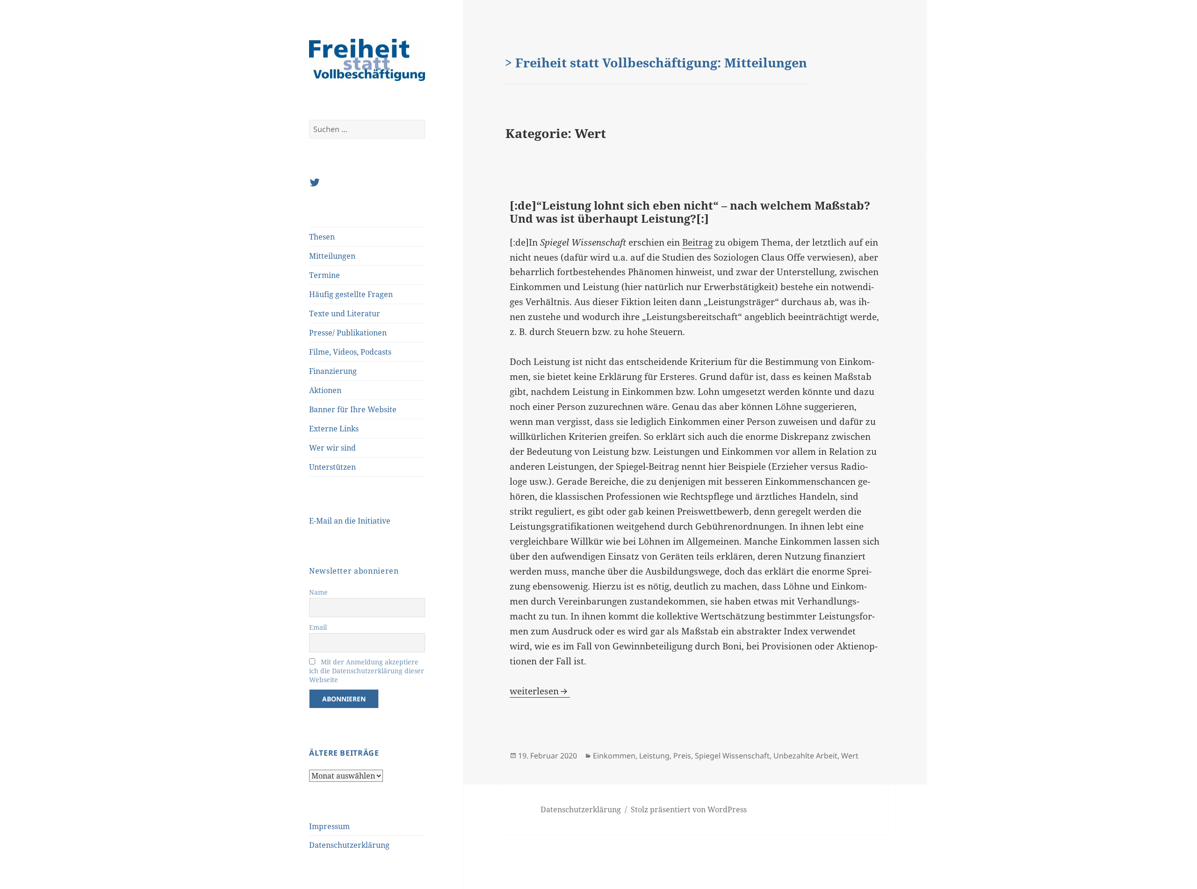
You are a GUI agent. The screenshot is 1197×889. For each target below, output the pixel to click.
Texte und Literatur (344, 313)
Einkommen (614, 756)
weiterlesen (540, 691)
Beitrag (697, 242)
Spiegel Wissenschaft (732, 756)
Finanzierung (333, 371)
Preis (682, 756)
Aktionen (325, 390)
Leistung (654, 756)
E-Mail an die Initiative (349, 521)
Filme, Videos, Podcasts (350, 352)
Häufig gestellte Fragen (351, 294)
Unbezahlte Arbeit (805, 756)
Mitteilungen (332, 256)
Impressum (329, 826)
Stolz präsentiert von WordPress (689, 809)
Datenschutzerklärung (349, 845)
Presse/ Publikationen (348, 333)
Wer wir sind (332, 448)
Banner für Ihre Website (353, 409)
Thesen (322, 237)
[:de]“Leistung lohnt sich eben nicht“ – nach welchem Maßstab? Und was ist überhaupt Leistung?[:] (690, 211)
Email (318, 627)
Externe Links (334, 428)
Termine (324, 275)
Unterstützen (332, 467)
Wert (849, 756)
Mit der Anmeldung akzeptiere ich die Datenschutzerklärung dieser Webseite (366, 670)
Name (318, 592)
